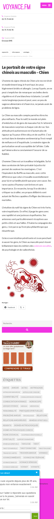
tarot (36, 444)
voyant (24, 467)
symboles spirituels (11, 444)
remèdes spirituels (38, 420)
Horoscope (35, 401)
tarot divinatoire (28, 448)
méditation (34, 406)
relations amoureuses (14, 420)
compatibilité (10, 397)
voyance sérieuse (28, 462)
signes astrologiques (26, 425)
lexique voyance (10, 406)
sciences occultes (42, 245)
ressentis (7, 425)
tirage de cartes (10, 453)
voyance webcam (10, 467)
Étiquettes (12, 380)
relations (42, 415)
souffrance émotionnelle (31, 435)
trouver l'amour (28, 453)
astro (24, 388)
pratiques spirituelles (30, 411)
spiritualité (8, 439)
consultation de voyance (31, 397)
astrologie (36, 387)
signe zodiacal (11, 434)
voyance (43, 453)
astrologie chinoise (31, 392)
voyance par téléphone (33, 458)
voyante (35, 467)
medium (24, 406)
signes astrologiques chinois (18, 430)
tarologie (26, 444)
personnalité (9, 411)
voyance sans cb (10, 462)
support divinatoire (25, 439)
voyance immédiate (12, 458)
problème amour (12, 415)
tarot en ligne (45, 448)
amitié (6, 388)
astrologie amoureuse (11, 392)
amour (15, 388)
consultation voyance (14, 401)
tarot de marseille (10, 448)
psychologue (28, 415)
